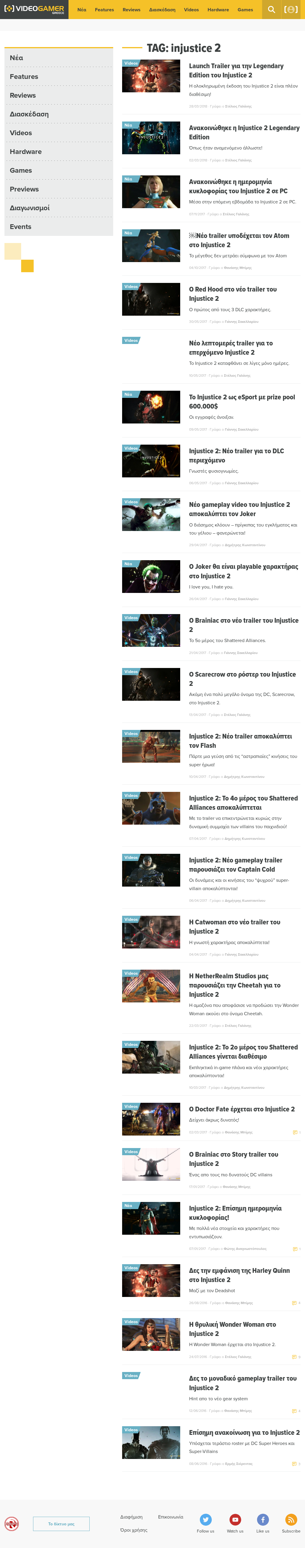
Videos (191, 9)
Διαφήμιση (131, 1516)
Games (245, 9)
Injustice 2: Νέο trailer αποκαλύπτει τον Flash (240, 740)
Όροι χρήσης (133, 1530)
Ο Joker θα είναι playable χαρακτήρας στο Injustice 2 (243, 571)
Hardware (218, 9)
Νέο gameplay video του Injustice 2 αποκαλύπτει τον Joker (239, 509)
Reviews (132, 9)
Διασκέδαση (162, 9)
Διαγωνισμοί (29, 208)
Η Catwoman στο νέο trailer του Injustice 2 (234, 926)
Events (20, 226)
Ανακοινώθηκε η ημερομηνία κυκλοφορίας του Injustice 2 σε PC (238, 186)
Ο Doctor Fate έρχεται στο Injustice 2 (242, 1109)
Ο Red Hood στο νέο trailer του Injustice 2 (233, 293)
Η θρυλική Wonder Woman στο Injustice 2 (232, 1329)
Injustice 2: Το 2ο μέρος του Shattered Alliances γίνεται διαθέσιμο (243, 1051)
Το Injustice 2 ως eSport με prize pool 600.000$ (242, 401)
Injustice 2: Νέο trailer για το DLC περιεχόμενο (236, 455)
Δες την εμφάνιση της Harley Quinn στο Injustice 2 (239, 1275)
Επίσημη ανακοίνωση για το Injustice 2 (244, 1432)
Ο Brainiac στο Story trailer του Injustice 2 (233, 1159)
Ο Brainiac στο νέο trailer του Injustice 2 (244, 625)
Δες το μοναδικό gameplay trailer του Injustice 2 (243, 1383)
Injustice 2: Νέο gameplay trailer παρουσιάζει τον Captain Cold (235, 864)
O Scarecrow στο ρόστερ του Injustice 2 (242, 679)
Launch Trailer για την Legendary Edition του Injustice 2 (236, 70)
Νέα (81, 9)
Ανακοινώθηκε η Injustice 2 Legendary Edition (244, 132)
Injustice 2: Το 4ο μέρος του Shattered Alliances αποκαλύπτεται (243, 802)
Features (104, 9)
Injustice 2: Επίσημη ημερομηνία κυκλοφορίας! (235, 1212)
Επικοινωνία (170, 1516)
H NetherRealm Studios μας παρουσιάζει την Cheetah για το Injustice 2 (235, 985)
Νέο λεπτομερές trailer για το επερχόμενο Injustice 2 (231, 347)
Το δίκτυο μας (61, 1524)
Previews (24, 189)
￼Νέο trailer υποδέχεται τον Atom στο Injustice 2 (239, 240)
